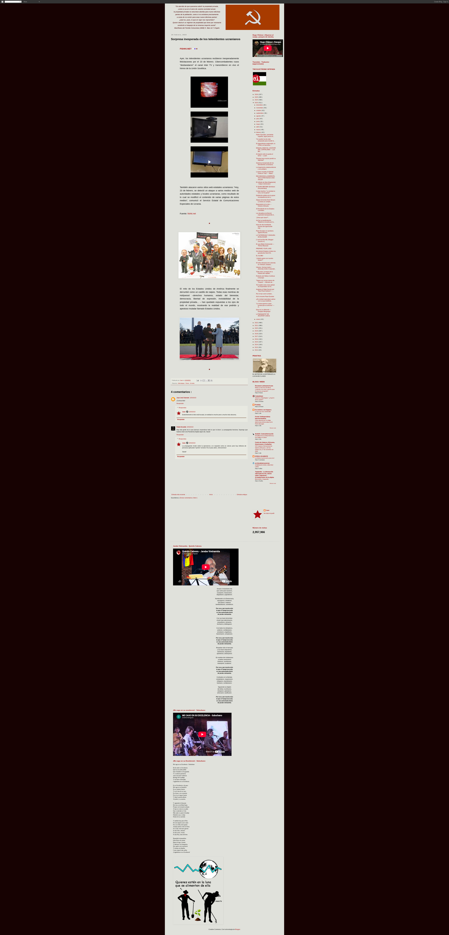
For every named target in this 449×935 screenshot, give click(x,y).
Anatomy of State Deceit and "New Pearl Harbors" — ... (265, 290)
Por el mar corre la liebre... (264, 294)
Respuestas (182, 408)
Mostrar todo (273, 428)
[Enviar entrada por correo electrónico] (197, 380)
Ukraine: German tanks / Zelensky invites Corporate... (266, 268)
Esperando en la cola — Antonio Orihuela (263, 205)
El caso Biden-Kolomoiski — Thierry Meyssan (265, 245)
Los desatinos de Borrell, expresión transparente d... (265, 214)
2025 (256, 97)
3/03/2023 (190, 427)
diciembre (259, 105)
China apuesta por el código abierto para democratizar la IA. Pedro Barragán (264, 422)
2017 (256, 336)
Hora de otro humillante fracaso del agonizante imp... (264, 226)
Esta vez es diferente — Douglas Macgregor (263, 310)
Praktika (258, 405)
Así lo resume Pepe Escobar (265, 296)
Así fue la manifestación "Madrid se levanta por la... (265, 221)
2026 (256, 94)
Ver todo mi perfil (269, 513)
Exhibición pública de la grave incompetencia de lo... (265, 196)
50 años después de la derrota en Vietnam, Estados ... (265, 263)
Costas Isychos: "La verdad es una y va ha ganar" (265, 192)
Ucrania (192, 383)
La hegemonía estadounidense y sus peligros (266, 168)
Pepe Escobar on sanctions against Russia (264, 231)
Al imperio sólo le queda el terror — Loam (264, 155)
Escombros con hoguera (263, 410)
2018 (256, 334)
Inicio (211, 494)
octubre (258, 110)
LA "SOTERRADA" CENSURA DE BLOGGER (265, 236)
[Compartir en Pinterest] (211, 380)
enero (258, 319)
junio (258, 121)
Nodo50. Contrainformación (264, 434)
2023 (256, 102)
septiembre (260, 113)
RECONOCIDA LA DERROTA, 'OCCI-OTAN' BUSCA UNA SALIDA (265, 177)
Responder (180, 403)
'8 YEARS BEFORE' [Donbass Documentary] (265, 187)
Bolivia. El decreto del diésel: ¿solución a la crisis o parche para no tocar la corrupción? (265, 389)
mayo (258, 124)
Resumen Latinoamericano (264, 386)
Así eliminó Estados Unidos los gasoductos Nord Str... (266, 252)
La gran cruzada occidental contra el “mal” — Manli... (265, 172)
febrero (258, 132)
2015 (256, 342)
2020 (256, 328)
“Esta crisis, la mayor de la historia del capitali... (264, 272)
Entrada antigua (242, 494)
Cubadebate (259, 396)
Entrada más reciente (178, 494)
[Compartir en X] (206, 380)
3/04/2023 (192, 443)
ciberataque (181, 383)
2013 (256, 347)
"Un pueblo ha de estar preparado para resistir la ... (265, 140)
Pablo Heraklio (181, 427)
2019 (256, 331)
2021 (256, 325)
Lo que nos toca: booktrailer (263, 411)
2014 (256, 344)
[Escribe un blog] (204, 380)
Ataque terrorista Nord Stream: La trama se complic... (265, 200)
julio (257, 118)
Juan (183, 412)
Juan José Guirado (183, 398)
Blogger (237, 929)
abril (257, 127)
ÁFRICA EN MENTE (261, 456)
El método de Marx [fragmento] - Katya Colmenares (265, 183)
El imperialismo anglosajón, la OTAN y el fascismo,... (265, 144)
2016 (256, 339)
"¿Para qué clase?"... (262, 217)
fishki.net (192, 213)
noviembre (259, 108)
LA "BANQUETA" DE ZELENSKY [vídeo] (263, 315)
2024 (256, 100)
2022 (256, 323)
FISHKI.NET (186, 49)
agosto (258, 116)
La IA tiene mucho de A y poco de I (264, 458)
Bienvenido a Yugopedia (261, 479)
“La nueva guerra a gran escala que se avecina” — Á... (265, 305)
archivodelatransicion (262, 463)
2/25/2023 (193, 398)
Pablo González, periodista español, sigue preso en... (265, 135)
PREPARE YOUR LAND (263, 248)
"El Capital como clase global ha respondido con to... (265, 285)
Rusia (187, 383)
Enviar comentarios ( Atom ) (188, 498)
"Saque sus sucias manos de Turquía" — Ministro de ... (265, 281)
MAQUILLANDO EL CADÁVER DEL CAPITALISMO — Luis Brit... (266, 149)
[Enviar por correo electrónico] (201, 380)
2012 (256, 350)
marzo (258, 129)
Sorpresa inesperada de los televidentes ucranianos (265, 163)
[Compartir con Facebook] (209, 380)
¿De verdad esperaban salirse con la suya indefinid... (265, 300)
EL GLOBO (259, 256)
